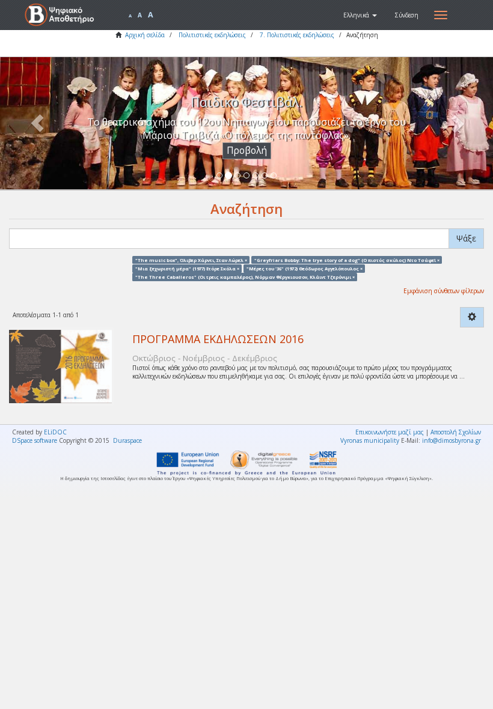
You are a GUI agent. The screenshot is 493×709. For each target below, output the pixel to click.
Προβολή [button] (247, 150)
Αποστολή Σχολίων (455, 432)
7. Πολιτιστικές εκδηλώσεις (297, 35)
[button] (360, 15)
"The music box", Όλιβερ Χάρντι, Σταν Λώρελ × (191, 260)
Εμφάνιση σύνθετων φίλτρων (443, 291)
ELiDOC (55, 432)
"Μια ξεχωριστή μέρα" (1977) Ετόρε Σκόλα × (187, 268)
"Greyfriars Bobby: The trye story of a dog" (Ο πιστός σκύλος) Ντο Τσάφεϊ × (346, 260)
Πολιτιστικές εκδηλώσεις (212, 35)
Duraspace (127, 440)
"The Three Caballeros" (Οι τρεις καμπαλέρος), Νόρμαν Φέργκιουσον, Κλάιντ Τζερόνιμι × (245, 277)
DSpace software (34, 440)
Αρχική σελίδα (145, 35)
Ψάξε (466, 238)
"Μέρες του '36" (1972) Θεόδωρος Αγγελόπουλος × (304, 268)
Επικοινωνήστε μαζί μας (389, 432)
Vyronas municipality (369, 440)
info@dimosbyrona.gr (451, 440)
